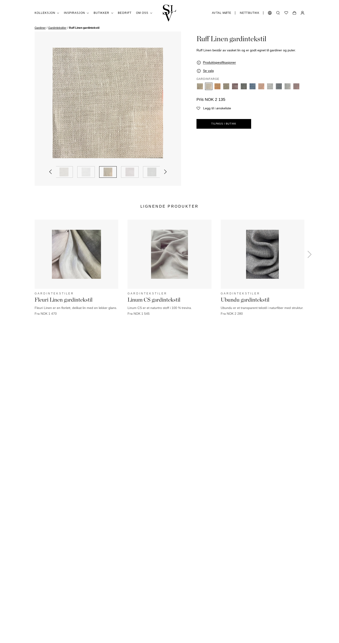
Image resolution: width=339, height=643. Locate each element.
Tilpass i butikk (223, 123)
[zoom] (108, 103)
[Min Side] (302, 13)
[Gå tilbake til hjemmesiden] (169, 13)
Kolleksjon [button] (45, 13)
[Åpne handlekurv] (294, 13)
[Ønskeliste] (286, 13)
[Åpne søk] (278, 13)
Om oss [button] (142, 13)
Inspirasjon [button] (74, 13)
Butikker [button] (102, 13)
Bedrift (124, 13)
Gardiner (40, 27)
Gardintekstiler (57, 27)
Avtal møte (221, 13)
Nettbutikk (249, 13)
